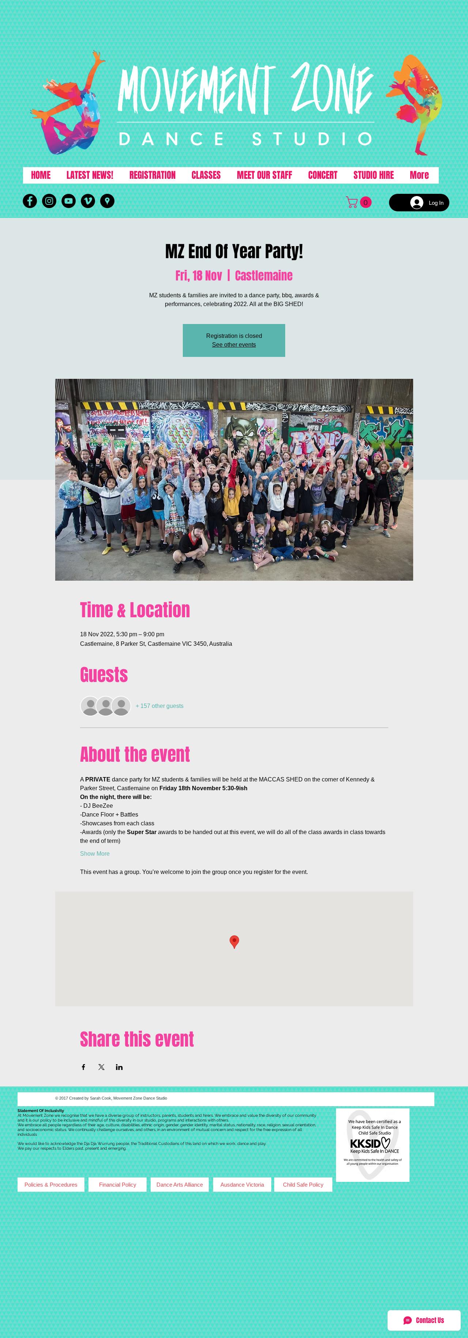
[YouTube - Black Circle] (68, 201)
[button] (360, 202)
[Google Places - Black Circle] (107, 201)
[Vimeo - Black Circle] (88, 201)
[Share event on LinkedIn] (119, 1067)
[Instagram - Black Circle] (49, 201)
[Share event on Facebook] (83, 1067)
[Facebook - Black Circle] (30, 201)
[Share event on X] (101, 1067)
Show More (95, 854)
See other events (234, 345)
